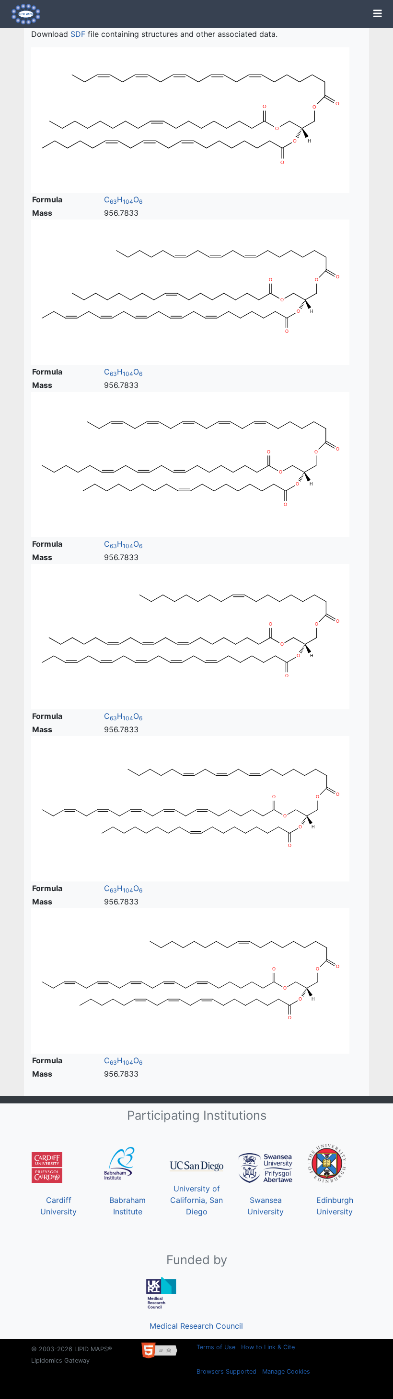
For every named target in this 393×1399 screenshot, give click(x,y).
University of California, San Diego (196, 1200)
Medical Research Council (196, 1326)
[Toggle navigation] (377, 14)
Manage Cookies (286, 1371)
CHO (123, 199)
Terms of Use (215, 1347)
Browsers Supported (226, 1371)
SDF (77, 34)
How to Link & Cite (268, 1347)
